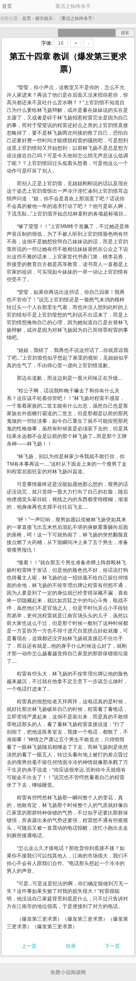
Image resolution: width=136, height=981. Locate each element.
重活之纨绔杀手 (76, 18)
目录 (71, 946)
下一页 (112, 946)
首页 (7, 6)
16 (61, 43)
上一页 (29, 946)
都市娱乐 (44, 18)
